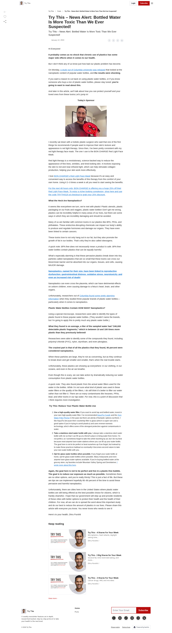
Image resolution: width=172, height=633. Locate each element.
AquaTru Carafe (103, 415)
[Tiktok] (126, 618)
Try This (51, 11)
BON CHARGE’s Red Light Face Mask (72, 176)
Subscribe (144, 3)
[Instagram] (138, 618)
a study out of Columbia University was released (82, 70)
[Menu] (152, 3)
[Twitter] (113, 618)
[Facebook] (132, 618)
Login (133, 3)
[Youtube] (120, 618)
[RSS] (144, 618)
